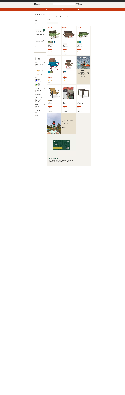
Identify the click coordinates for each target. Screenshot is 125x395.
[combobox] (64, 4)
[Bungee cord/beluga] (51, 42)
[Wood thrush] (49, 100)
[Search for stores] (44, 30)
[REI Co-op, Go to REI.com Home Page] (36, 4)
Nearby (43, 27)
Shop (39, 4)
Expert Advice (66, 16)
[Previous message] (46, 10)
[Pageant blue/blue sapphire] (54, 42)
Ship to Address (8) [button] (40, 34)
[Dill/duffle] (49, 42)
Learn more (64, 127)
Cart (90, 3)
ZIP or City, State (37, 27)
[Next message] (77, 10)
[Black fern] (51, 100)
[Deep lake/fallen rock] (52, 42)
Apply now (51, 162)
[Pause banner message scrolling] (78, 10)
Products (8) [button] (58, 16)
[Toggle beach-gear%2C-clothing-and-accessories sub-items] (35, 40)
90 (89, 22)
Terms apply (67, 161)
